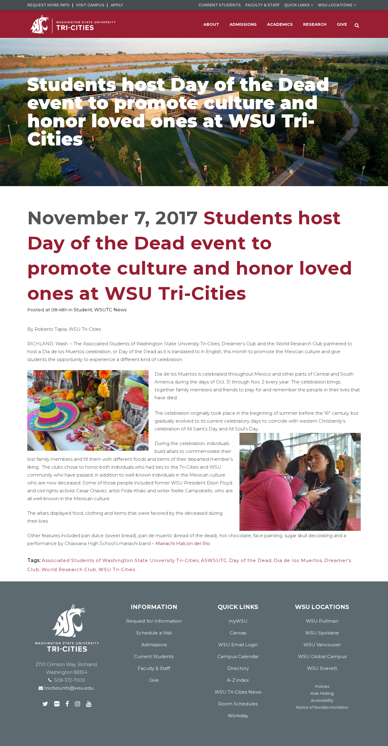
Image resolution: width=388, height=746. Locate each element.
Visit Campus (90, 5)
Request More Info (48, 5)
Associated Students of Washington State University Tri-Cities (120, 560)
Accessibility (322, 700)
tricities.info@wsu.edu (68, 688)
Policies (322, 686)
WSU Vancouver (322, 644)
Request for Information (154, 621)
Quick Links (296, 5)
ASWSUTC (214, 560)
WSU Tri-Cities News (238, 692)
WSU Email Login (238, 644)
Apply (117, 5)
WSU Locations (335, 5)
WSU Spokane (322, 633)
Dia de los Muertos (298, 560)
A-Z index (238, 680)
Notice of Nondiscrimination (322, 707)
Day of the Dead (250, 560)
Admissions (154, 644)
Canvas (238, 633)
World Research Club (69, 569)
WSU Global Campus (322, 656)
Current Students (220, 5)
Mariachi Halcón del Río (183, 543)
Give (154, 680)
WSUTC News (110, 310)
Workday (238, 715)
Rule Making (322, 693)
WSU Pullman (322, 621)
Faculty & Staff (262, 5)
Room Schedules (238, 704)
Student (83, 310)
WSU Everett (322, 668)
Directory (238, 668)
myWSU (238, 621)
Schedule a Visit (154, 633)
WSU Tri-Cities (117, 569)
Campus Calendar (238, 656)
